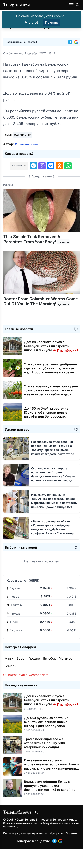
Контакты (56, 833)
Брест (21, 658)
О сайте (71, 833)
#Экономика (22, 134)
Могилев (65, 658)
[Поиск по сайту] (77, 4)
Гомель (10, 666)
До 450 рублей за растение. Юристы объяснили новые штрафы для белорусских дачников (47, 414)
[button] (71, 42)
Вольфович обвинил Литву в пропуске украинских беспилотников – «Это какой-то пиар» (50, 788)
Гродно (34, 658)
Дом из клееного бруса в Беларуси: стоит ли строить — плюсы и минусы (51, 346)
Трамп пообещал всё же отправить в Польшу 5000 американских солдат (45, 743)
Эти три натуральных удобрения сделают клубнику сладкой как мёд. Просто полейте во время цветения (50, 370)
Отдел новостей (26, 144)
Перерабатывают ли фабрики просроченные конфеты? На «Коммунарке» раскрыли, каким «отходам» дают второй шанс (53, 450)
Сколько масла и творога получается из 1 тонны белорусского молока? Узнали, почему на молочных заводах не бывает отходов (53, 476)
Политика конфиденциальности (25, 833)
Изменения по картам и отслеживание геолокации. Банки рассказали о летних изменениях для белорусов (51, 766)
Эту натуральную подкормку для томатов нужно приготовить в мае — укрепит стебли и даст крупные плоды (51, 392)
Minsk (9, 658)
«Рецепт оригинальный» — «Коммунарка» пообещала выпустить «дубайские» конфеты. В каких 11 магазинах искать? (53, 529)
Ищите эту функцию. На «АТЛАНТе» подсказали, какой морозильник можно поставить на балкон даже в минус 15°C (54, 503)
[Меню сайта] (71, 5)
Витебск (49, 658)
